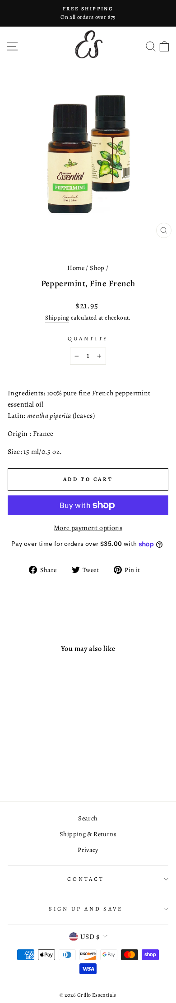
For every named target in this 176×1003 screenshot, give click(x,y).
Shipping (57, 317)
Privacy (88, 849)
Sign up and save (86, 908)
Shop (97, 267)
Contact (85, 879)
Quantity (88, 338)
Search (87, 818)
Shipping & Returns (88, 833)
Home (75, 267)
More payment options (88, 527)
